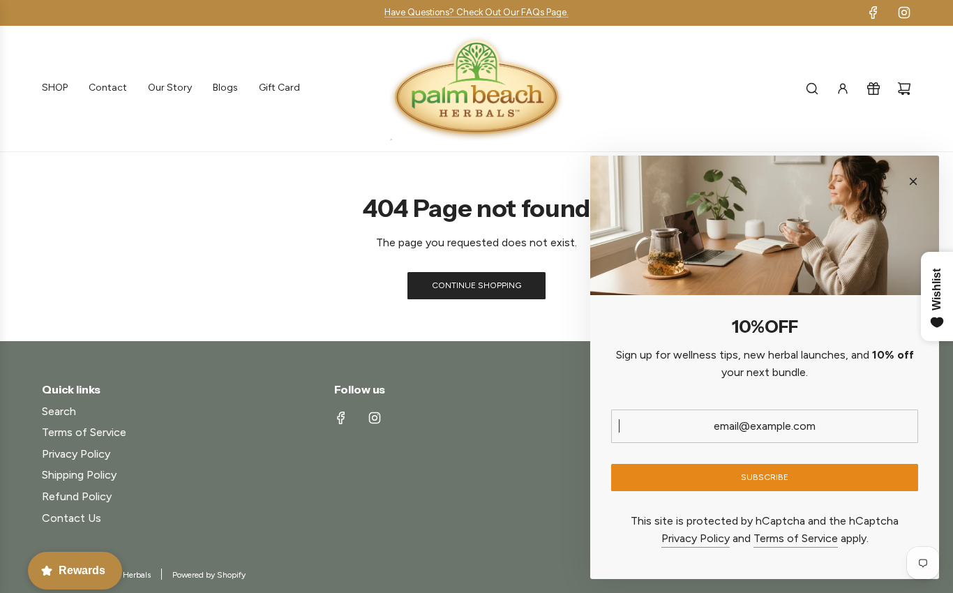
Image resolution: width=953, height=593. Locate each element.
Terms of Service (795, 538)
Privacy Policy (695, 538)
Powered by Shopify (209, 575)
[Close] (913, 181)
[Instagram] (904, 13)
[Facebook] (873, 13)
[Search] (812, 88)
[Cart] (904, 88)
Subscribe (764, 477)
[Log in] (842, 88)
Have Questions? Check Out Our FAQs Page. (476, 12)
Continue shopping (476, 285)
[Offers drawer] (873, 88)
